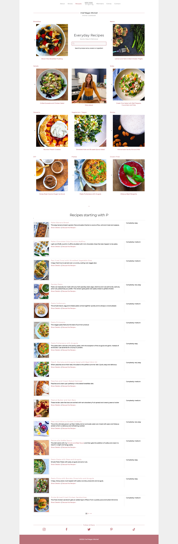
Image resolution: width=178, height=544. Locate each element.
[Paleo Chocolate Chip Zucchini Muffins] (41, 248)
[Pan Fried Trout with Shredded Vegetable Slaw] (41, 270)
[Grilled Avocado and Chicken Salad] (52, 84)
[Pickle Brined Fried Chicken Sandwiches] (41, 504)
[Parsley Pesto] (41, 291)
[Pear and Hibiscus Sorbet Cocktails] (41, 428)
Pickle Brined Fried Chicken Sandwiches (69, 497)
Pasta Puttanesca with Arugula (90, 194)
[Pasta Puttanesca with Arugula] (90, 175)
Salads (35, 66)
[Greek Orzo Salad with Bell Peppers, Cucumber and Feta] (129, 84)
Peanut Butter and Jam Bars (63, 400)
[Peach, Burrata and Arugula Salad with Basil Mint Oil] (41, 369)
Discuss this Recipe (68, 227)
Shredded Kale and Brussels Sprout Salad (90, 149)
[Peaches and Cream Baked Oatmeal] (41, 388)
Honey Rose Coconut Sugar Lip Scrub (52, 194)
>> (91, 513)
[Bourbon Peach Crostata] (52, 130)
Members (100, 4)
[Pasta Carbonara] (41, 310)
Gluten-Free (115, 157)
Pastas (74, 157)
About (62, 4)
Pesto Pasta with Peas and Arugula (66, 459)
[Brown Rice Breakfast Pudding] (52, 40)
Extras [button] (109, 4)
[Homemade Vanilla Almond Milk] (129, 130)
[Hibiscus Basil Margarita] (129, 175)
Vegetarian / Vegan (79, 112)
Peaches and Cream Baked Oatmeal (66, 381)
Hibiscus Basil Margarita (128, 194)
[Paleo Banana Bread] (41, 229)
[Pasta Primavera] (41, 330)
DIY (34, 157)
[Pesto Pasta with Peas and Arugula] (41, 466)
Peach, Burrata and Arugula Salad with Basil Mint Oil (74, 362)
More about (89, 105)
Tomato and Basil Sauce (75, 443)
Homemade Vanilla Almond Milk (128, 149)
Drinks (112, 112)
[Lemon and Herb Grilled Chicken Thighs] (129, 40)
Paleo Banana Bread (60, 222)
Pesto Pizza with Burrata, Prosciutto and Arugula (72, 478)
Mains (112, 21)
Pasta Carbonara (58, 303)
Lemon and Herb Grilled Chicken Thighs (129, 59)
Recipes (78, 4)
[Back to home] (89, 3)
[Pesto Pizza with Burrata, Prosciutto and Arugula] (41, 485)
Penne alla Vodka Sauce (61, 440)
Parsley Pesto (57, 284)
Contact (117, 4)
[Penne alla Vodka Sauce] (41, 447)
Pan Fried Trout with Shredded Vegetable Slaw (71, 260)
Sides (112, 66)
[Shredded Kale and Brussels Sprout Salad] (90, 130)
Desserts (36, 112)
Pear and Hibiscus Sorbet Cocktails (66, 421)
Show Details (55, 227)
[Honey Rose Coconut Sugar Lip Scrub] (52, 175)
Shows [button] (70, 4)
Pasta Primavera (58, 322)
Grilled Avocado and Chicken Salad (52, 103)
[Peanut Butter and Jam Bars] (41, 408)
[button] (89, 206)
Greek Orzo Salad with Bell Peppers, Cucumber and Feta (128, 104)
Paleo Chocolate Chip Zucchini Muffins (68, 241)
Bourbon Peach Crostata (52, 149)
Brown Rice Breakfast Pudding (52, 59)
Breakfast (37, 21)
